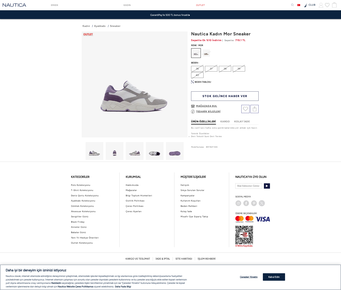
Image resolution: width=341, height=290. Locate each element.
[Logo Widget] (14, 5)
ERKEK (54, 5)
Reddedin (56, 283)
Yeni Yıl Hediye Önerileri (85, 237)
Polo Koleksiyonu (80, 185)
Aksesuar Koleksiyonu (83, 211)
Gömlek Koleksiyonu (82, 206)
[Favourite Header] (327, 5)
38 (225, 68)
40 (197, 75)
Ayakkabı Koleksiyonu (83, 200)
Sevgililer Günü (79, 216)
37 (211, 68)
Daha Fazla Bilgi (123, 286)
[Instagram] (238, 203)
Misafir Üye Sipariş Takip (194, 216)
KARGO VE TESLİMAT (138, 258)
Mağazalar (131, 190)
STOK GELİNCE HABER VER (224, 96)
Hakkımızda (132, 185)
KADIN (127, 5)
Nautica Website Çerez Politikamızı (76, 286)
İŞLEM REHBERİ (207, 258)
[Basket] (334, 5)
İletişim (185, 185)
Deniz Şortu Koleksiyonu (85, 195)
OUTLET (200, 5)
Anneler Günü (79, 227)
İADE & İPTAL (163, 258)
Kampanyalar (188, 195)
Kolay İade (186, 211)
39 (238, 68)
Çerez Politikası (135, 206)
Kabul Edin (274, 277)
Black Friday (78, 222)
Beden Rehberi (189, 206)
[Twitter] (262, 203)
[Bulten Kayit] (267, 186)
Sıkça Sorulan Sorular (192, 190)
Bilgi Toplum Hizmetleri (139, 195)
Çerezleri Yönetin (249, 277)
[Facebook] (246, 203)
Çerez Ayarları (134, 211)
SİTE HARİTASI (183, 258)
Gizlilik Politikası (135, 200)
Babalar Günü (78, 232)
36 (197, 68)
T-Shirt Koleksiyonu (82, 190)
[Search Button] (292, 5)
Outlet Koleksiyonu (82, 243)
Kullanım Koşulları (191, 200)
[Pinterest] (254, 203)
